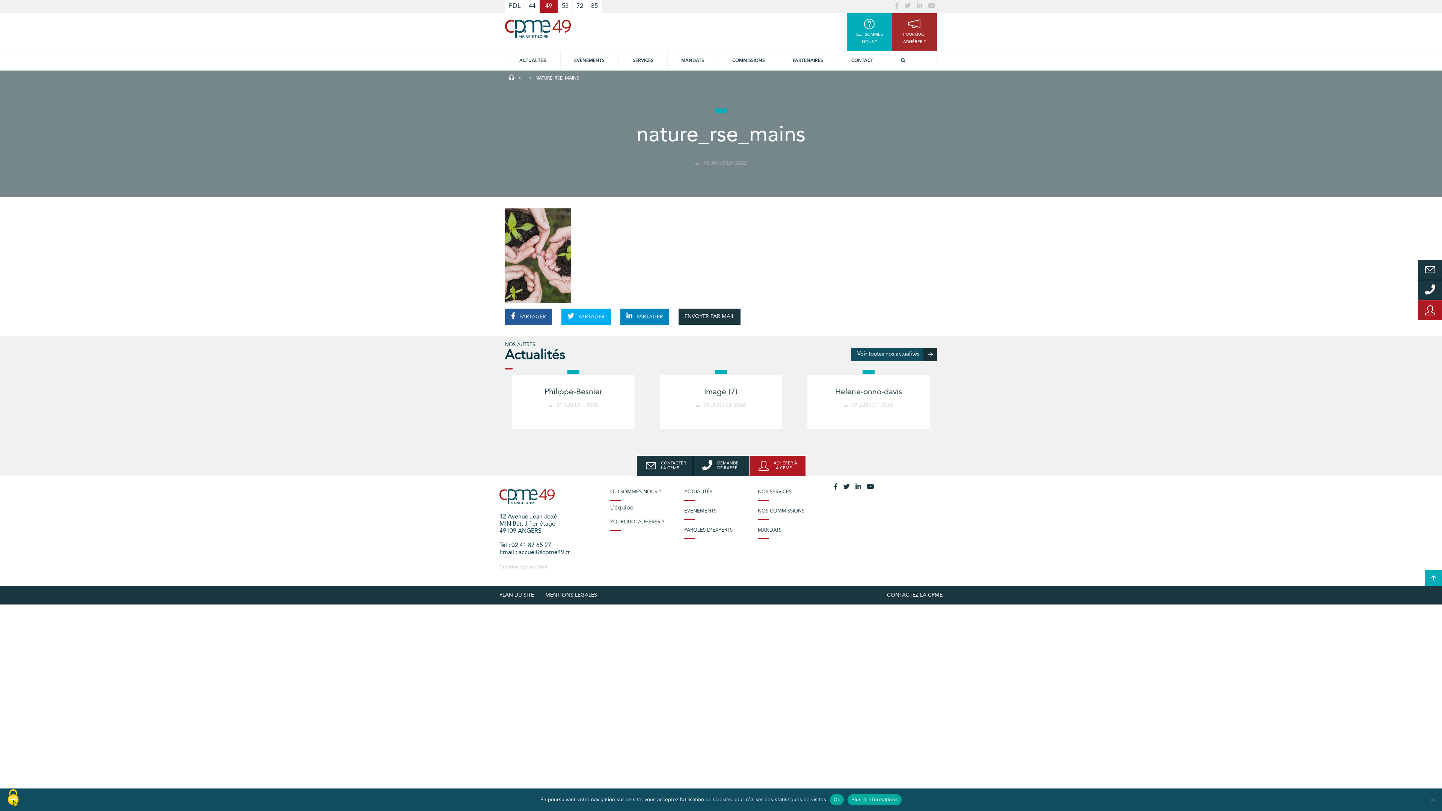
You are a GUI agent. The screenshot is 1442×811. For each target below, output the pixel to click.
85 (594, 6)
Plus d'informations (874, 799)
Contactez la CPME (915, 595)
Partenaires (808, 61)
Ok (837, 799)
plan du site (516, 595)
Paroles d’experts (708, 530)
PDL (515, 6)
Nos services (775, 492)
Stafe (543, 567)
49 (548, 6)
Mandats (692, 61)
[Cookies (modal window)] (13, 798)
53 (565, 6)
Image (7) (721, 392)
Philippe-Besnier (573, 392)
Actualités (532, 61)
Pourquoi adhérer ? (637, 522)
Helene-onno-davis (868, 392)
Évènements (589, 61)
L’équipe (622, 508)
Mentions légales (571, 595)
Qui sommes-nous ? (635, 492)
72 (579, 6)
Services (643, 61)
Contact (862, 61)
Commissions (748, 61)
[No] (1432, 799)
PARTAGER (532, 317)
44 (532, 6)
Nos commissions (781, 511)
